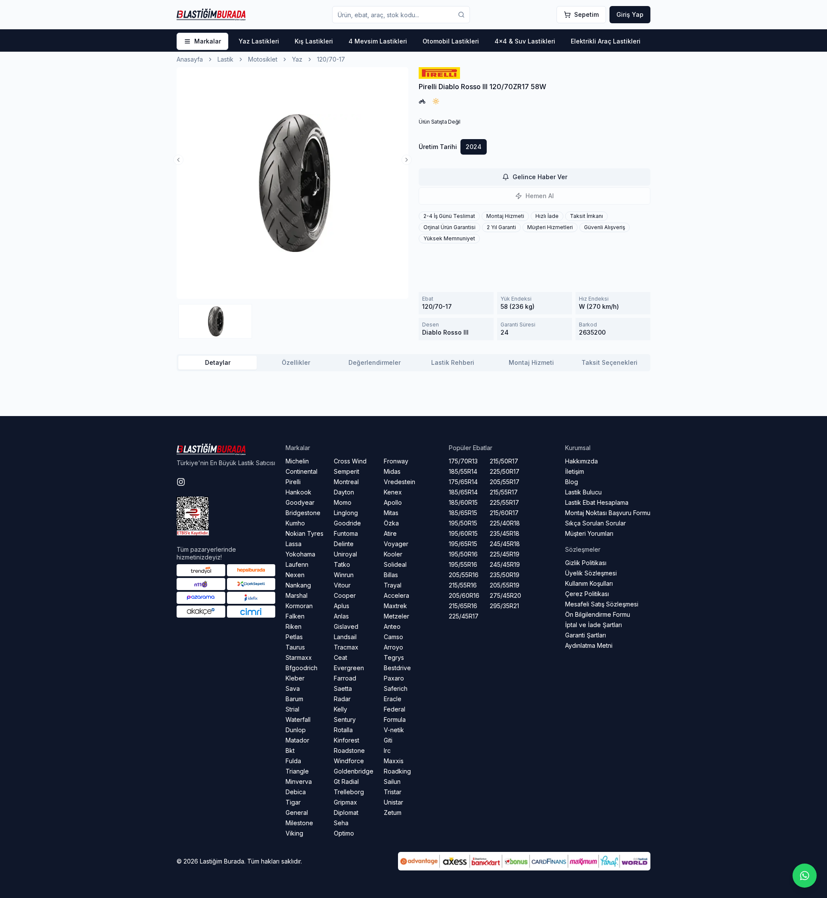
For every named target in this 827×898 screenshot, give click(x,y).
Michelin (297, 461)
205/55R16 (464, 574)
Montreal (346, 481)
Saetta (343, 688)
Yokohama (300, 554)
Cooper (345, 595)
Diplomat (346, 812)
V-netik (394, 729)
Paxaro (394, 678)
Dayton (344, 492)
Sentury (345, 719)
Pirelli (293, 481)
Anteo (392, 626)
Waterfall (298, 719)
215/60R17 (504, 512)
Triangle (297, 771)
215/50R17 (504, 461)
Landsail (345, 636)
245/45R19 (505, 564)
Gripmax (345, 802)
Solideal (395, 564)
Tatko (342, 564)
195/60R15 (463, 533)
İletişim (574, 471)
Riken (294, 626)
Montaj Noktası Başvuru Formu (607, 512)
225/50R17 (504, 471)
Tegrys (394, 657)
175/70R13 (463, 461)
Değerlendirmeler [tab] (374, 362)
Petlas (294, 636)
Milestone (299, 823)
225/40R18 (505, 523)
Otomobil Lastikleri (451, 41)
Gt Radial (346, 781)
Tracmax (346, 647)
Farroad (345, 678)
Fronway (396, 461)
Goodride (347, 523)
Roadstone (349, 750)
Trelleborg (349, 791)
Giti (388, 740)
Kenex (393, 492)
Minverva (299, 781)
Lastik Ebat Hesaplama (596, 502)
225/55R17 (504, 502)
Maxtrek (395, 605)
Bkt (290, 750)
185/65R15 (463, 512)
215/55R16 (463, 585)
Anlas (341, 616)
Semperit (346, 471)
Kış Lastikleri (314, 41)
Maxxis (394, 760)
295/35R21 (504, 605)
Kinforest (346, 740)
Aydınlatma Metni (588, 645)
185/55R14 (463, 471)
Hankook (298, 492)
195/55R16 (463, 564)
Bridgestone (303, 512)
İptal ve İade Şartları (593, 624)
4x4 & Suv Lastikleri (524, 41)
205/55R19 (504, 585)
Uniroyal (345, 554)
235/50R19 (504, 574)
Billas (391, 574)
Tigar (293, 802)
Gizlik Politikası (585, 562)
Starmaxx (299, 657)
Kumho (295, 523)
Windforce (349, 760)
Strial (292, 709)
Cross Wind (350, 461)
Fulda (293, 760)
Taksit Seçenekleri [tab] (609, 362)
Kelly (340, 709)
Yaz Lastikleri (259, 41)
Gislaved (346, 626)
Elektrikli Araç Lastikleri (605, 41)
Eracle (392, 698)
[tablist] (413, 362)
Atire (390, 533)
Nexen (295, 574)
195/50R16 (463, 554)
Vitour (342, 585)
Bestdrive (397, 667)
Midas (392, 471)
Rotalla (343, 729)
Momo (342, 502)
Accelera (396, 595)
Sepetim (586, 14)
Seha (341, 823)
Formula (395, 719)
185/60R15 (463, 502)
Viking (294, 833)
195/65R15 (463, 543)
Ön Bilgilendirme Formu (597, 614)
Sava (293, 688)
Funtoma (346, 533)
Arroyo (393, 647)
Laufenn (297, 564)
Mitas (391, 512)
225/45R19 (504, 554)
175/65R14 (463, 481)
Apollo (393, 502)
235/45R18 (504, 533)
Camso (393, 636)
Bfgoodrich (301, 667)
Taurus (295, 647)
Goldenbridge (353, 771)
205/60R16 (464, 595)
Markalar (207, 41)
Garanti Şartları (585, 635)
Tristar (392, 791)
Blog (571, 481)
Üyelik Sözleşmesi (591, 573)
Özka (391, 523)
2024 (474, 146)
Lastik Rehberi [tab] (452, 362)
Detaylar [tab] (217, 362)
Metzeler (396, 616)
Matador (297, 740)
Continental (301, 471)
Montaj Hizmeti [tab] (531, 362)
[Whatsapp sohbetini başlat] (805, 876)
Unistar (393, 802)
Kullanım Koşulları (589, 583)
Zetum (392, 812)
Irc (387, 750)
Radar (342, 698)
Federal (394, 709)
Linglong (346, 512)
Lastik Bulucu (583, 492)
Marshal (297, 595)
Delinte (344, 543)
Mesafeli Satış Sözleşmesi (601, 604)
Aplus (341, 605)
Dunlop (296, 729)
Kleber (295, 678)
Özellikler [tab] (296, 362)
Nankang (298, 585)
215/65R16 (463, 605)
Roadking (397, 771)
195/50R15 (463, 523)
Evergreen (349, 667)
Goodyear (300, 502)
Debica (296, 791)
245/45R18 (505, 543)
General (297, 812)
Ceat (340, 657)
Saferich (395, 688)
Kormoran (299, 605)
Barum (294, 698)
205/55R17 (504, 481)
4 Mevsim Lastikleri (377, 41)
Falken (295, 616)
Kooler (393, 554)
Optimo (344, 833)
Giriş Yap (630, 14)
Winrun (344, 574)
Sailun (392, 781)
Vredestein (399, 481)
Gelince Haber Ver (540, 176)
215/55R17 (504, 492)
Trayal (392, 585)
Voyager (396, 543)
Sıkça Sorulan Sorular (595, 523)
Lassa (294, 543)
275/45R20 (505, 595)
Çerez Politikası (587, 593)
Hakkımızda (581, 461)
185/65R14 (463, 492)
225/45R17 (464, 616)
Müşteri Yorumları (589, 533)
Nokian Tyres (304, 533)
